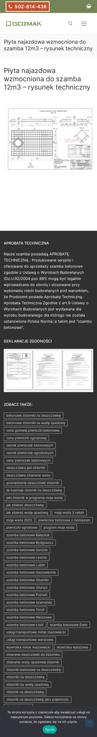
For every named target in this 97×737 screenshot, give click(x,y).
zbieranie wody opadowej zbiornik (32, 662)
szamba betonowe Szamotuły (29, 602)
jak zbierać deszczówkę (25, 505)
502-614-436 (30, 6)
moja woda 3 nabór (69, 512)
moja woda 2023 (19, 520)
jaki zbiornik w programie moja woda (34, 498)
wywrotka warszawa (72, 647)
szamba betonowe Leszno (26, 557)
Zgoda (49, 729)
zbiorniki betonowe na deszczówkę (33, 670)
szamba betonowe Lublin (25, 565)
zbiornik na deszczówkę (25, 692)
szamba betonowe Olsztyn (27, 587)
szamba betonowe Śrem (68, 625)
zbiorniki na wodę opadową (27, 684)
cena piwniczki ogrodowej (26, 438)
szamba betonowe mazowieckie (31, 572)
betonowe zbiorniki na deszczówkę (33, 415)
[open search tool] (70, 23)
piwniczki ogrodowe (21, 527)
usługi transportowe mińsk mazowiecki (36, 632)
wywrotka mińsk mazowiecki (28, 647)
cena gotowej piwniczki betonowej (32, 430)
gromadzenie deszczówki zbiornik (32, 483)
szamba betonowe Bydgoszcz (29, 542)
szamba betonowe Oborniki (27, 580)
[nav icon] (83, 24)
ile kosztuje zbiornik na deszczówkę (34, 490)
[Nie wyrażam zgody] (89, 723)
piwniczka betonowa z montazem (64, 520)
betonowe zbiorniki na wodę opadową (35, 423)
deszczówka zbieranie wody (28, 475)
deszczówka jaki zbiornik (25, 468)
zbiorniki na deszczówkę (25, 677)
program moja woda (59, 527)
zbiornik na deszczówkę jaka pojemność (37, 699)
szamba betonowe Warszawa (29, 617)
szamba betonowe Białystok (28, 535)
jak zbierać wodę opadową (27, 512)
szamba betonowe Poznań (26, 595)
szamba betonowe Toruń (25, 610)
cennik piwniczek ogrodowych (29, 453)
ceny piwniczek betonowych (28, 460)
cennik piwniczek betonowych (29, 445)
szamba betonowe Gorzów (27, 550)
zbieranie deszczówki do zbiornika (33, 654)
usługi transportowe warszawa (29, 640)
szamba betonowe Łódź (25, 625)
